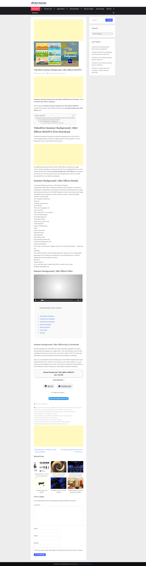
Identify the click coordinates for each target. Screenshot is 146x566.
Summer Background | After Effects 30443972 (63, 411)
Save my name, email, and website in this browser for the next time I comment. (59, 550)
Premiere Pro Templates (47, 319)
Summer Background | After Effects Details (49, 119)
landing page (44, 409)
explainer (76, 407)
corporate (63, 407)
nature (55, 409)
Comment (37, 505)
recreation (60, 409)
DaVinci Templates (45, 324)
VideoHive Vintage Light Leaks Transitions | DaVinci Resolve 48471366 (101, 70)
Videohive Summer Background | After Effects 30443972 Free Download (52, 421)
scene (64, 409)
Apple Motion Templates (47, 321)
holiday (36, 409)
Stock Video (43, 330)
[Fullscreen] (80, 300)
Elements (38, 404)
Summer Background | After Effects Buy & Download (53, 122)
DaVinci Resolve (74, 9)
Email (36, 536)
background (54, 407)
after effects (41, 407)
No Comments (62, 73)
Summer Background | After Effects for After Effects (47, 415)
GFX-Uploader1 (52, 73)
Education (35, 13)
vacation (70, 415)
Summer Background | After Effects (43, 411)
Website (36, 543)
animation (47, 407)
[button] (58, 288)
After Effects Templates (47, 316)
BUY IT (50, 386)
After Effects (35, 9)
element (68, 407)
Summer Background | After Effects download (45, 413)
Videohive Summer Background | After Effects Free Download (49, 424)
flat (80, 407)
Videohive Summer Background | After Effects (45, 417)
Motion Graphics (89, 9)
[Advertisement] (58, 30)
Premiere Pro (48, 9)
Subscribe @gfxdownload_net (59, 398)
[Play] (36, 300)
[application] (58, 288)
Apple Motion (61, 9)
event (72, 407)
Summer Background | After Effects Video (49, 121)
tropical (66, 415)
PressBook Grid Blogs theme (85, 564)
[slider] (57, 300)
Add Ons (109, 9)
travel (61, 415)
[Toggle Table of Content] (72, 115)
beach (58, 407)
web (66, 424)
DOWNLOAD (66, 386)
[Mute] (78, 300)
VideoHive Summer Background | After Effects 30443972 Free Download (55, 118)
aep (37, 407)
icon (39, 409)
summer (69, 409)
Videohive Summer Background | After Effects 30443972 (48, 419)
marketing (50, 409)
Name (36, 528)
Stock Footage (100, 9)
